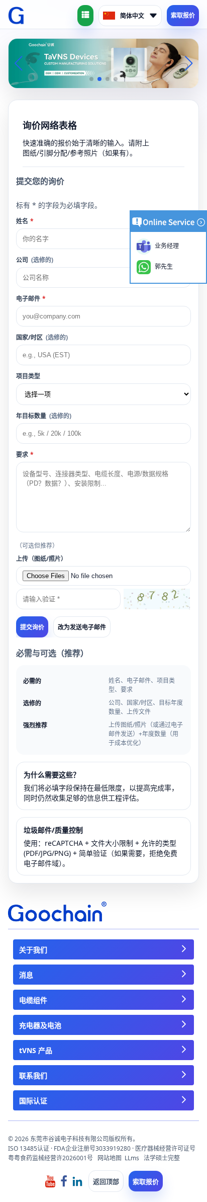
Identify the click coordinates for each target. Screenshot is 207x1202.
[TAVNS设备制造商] (103, 62)
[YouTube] (50, 1180)
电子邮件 (31, 298)
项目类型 (28, 376)
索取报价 (183, 15)
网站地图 (109, 1158)
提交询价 (32, 627)
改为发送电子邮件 (82, 627)
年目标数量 (43, 416)
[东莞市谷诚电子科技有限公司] (16, 16)
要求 (25, 454)
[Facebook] (64, 1180)
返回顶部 (106, 1181)
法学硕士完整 (162, 1158)
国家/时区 (42, 337)
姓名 (25, 221)
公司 (34, 260)
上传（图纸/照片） (41, 558)
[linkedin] (77, 1180)
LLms (132, 1158)
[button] (91, 79)
